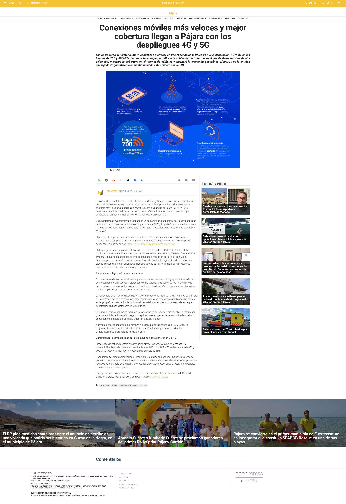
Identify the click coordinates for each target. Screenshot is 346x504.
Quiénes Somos (125, 474)
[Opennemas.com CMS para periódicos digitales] (249, 477)
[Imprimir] (179, 180)
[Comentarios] (186, 180)
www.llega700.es (158, 376)
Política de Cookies (127, 488)
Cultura (168, 18)
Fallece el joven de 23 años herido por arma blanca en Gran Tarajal (225, 331)
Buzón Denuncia (197, 18)
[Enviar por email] (193, 180)
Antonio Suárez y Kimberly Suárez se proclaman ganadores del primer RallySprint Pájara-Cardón (170, 440)
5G (145, 385)
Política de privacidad (128, 484)
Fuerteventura (105, 18)
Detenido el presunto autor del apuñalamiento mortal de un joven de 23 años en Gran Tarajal (225, 239)
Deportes (181, 18)
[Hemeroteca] (339, 3)
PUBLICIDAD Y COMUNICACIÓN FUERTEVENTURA (52, 493)
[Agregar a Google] (315, 3)
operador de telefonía (128, 385)
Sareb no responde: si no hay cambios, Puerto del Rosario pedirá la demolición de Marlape (225, 209)
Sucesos (156, 18)
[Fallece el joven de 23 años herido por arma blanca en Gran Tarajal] (226, 321)
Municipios (125, 18)
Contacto (243, 18)
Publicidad (123, 477)
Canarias (141, 18)
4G (141, 385)
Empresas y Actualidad (222, 18)
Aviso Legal (123, 481)
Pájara (173, 13)
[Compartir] (307, 3)
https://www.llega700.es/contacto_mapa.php (151, 244)
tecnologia (104, 385)
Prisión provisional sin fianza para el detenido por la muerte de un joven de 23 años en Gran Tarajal (225, 299)
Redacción (112, 191)
